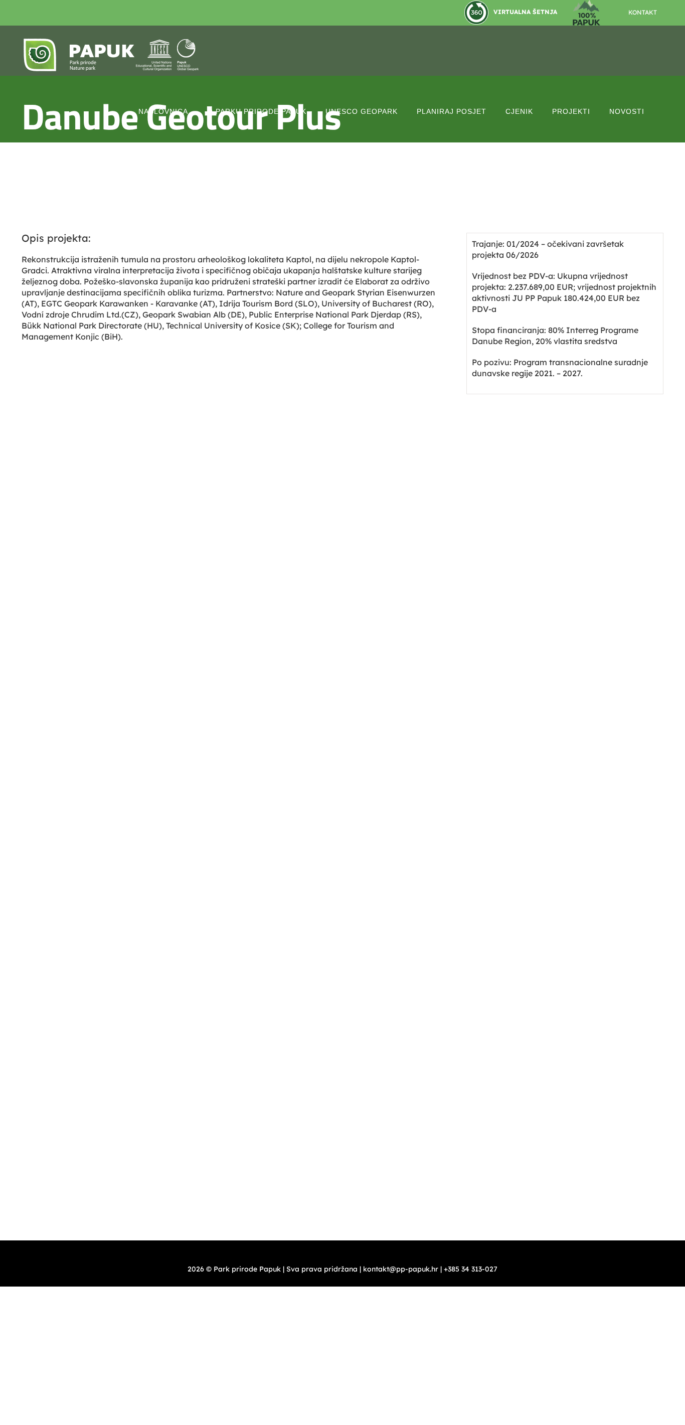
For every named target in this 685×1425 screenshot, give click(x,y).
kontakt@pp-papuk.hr (410, 594)
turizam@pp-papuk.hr (563, 686)
